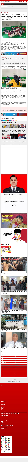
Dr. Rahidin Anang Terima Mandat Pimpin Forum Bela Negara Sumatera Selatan (13, 60)
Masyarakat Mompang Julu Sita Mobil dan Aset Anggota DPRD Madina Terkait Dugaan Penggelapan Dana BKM (13, 311)
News (4, 118)
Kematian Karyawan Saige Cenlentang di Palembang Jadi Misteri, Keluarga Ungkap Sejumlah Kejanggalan (13, 142)
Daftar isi (20, 1)
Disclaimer (2, 409)
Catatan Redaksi (3, 430)
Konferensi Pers (16, 366)
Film (15, 362)
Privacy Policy (2, 410)
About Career (2, 407)
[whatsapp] (6, 120)
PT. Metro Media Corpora (7, 413)
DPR (2, 360)
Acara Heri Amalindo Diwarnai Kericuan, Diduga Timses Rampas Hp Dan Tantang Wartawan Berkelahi (12, 273)
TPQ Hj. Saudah (6, 12)
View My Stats (3, 404)
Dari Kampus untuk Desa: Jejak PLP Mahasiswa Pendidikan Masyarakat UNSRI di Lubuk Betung (14, 131)
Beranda (2, 12)
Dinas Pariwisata (4, 362)
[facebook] (2, 120)
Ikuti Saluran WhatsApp (4, 420)
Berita (2, 358)
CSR (15, 358)
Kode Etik (2, 408)
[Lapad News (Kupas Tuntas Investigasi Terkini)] (5, 1)
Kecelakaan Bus (3, 366)
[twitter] (4, 120)
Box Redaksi (2, 428)
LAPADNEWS (2, 413)
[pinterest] (8, 120)
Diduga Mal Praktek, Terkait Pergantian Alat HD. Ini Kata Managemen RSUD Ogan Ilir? (13, 348)
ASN (2, 356)
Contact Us (2, 429)
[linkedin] (10, 120)
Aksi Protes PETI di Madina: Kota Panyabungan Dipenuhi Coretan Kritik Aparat (13, 329)
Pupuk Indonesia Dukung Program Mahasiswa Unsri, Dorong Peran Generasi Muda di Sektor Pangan (5, 131)
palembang (7, 118)
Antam (15, 356)
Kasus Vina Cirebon (17, 364)
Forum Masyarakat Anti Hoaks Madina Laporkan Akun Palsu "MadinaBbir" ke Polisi (13, 292)
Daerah (15, 360)
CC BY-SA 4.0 (15, 413)
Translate (12, 6)
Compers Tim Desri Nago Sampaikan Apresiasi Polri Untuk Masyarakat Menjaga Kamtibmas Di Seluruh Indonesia (22, 142)
